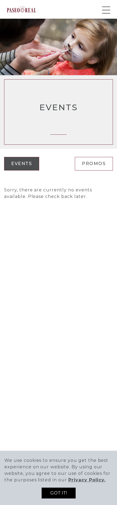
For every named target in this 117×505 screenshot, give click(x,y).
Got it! (58, 492)
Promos (94, 163)
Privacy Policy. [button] (87, 479)
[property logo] (21, 9)
